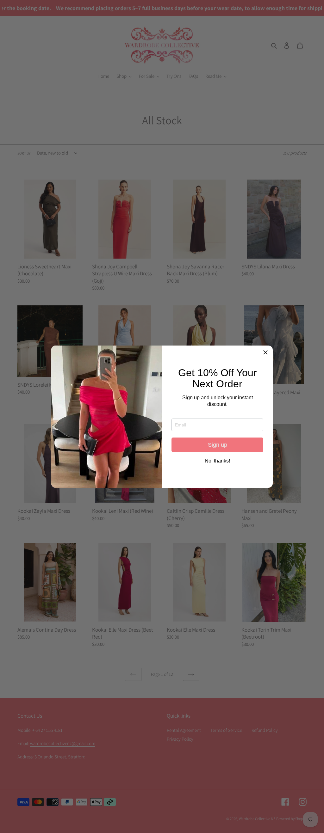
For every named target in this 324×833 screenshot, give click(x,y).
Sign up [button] (217, 445)
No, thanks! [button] (217, 460)
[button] (265, 352)
